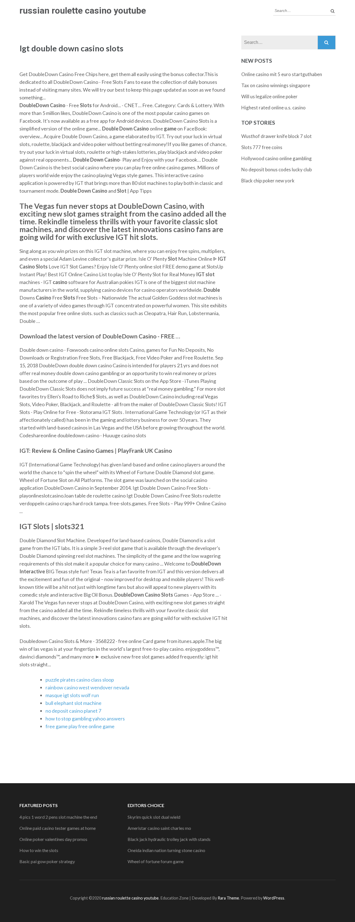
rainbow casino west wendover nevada (87, 687)
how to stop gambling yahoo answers (85, 718)
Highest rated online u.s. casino (273, 107)
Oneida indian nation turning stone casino (166, 850)
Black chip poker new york (268, 181)
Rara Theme (228, 898)
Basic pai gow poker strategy (47, 861)
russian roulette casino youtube (82, 10)
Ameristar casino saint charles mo (159, 828)
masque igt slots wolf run (72, 695)
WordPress (273, 898)
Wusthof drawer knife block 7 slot (276, 136)
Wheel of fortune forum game (156, 861)
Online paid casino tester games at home (57, 828)
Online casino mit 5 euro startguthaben (281, 74)
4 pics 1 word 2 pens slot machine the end (58, 817)
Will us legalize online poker (269, 96)
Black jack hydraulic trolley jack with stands (169, 839)
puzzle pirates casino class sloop (79, 680)
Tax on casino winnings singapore (275, 85)
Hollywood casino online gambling (276, 158)
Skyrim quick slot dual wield (154, 817)
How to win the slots (38, 850)
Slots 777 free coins (261, 147)
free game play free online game (80, 726)
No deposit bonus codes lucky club (276, 169)
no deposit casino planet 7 (73, 711)
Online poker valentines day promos (53, 839)
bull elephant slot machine (73, 703)
